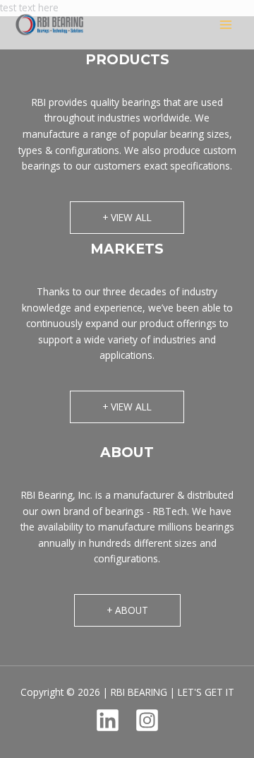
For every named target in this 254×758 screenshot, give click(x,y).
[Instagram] (147, 720)
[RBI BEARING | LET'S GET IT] (49, 24)
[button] (127, 217)
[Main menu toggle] (226, 25)
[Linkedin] (107, 720)
